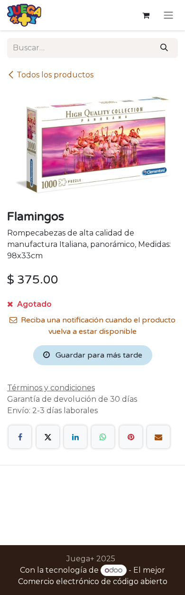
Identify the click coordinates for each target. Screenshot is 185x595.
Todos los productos (55, 74)
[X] (48, 436)
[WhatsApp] (103, 436)
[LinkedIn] (75, 436)
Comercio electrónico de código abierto (92, 581)
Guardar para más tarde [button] (98, 355)
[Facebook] (20, 436)
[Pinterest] (131, 436)
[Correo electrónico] (158, 436)
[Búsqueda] (164, 48)
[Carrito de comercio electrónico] (145, 15)
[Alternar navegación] (168, 15)
